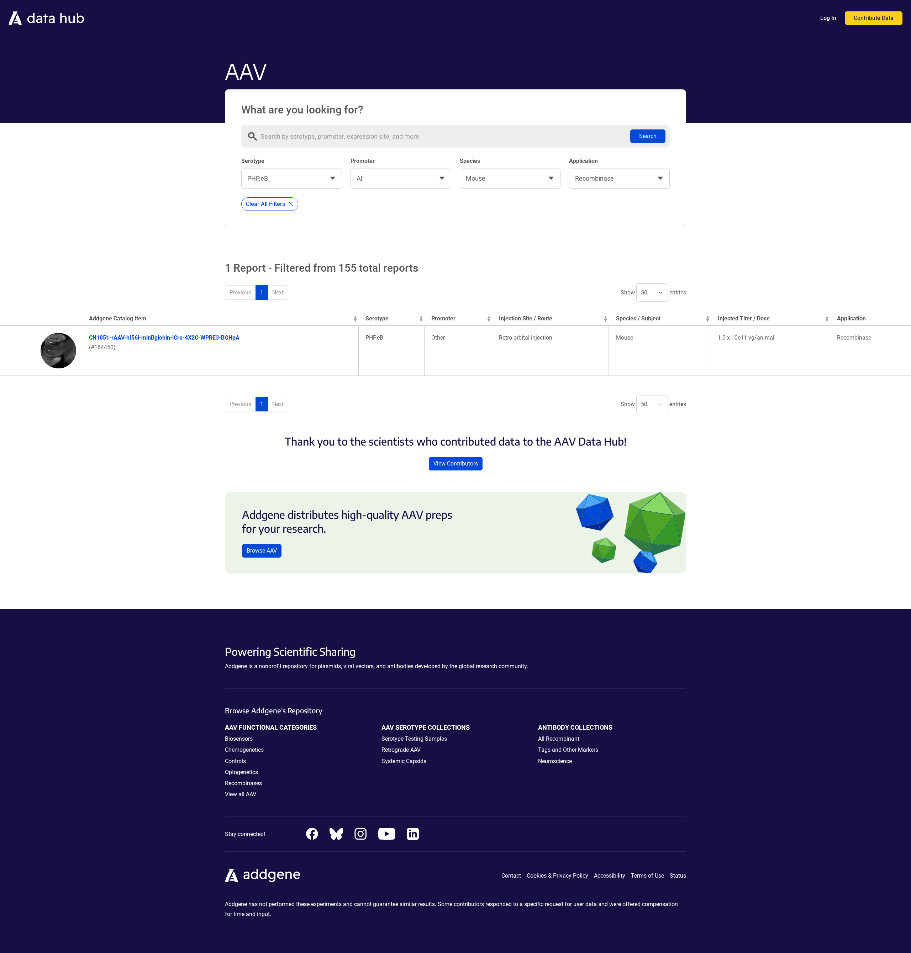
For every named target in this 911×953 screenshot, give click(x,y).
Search (648, 136)
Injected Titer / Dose (744, 318)
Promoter (363, 161)
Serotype (252, 161)
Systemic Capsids (403, 761)
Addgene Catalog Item (117, 318)
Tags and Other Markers (568, 749)
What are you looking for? (302, 110)
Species (470, 161)
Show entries (653, 292)
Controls (235, 761)
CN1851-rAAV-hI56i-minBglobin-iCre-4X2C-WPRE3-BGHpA (164, 337)
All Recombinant (558, 738)
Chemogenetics (244, 749)
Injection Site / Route (525, 318)
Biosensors (239, 738)
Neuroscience (555, 761)
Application (583, 161)
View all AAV (240, 794)
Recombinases (243, 783)
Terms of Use (647, 875)
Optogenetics (241, 772)
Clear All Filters (266, 204)
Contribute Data (874, 18)
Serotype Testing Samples (414, 738)
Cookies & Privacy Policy (557, 875)
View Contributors (455, 463)
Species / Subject (638, 318)
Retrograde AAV (401, 749)
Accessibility (609, 875)
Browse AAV (262, 550)
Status (678, 875)
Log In (828, 18)
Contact (511, 875)
